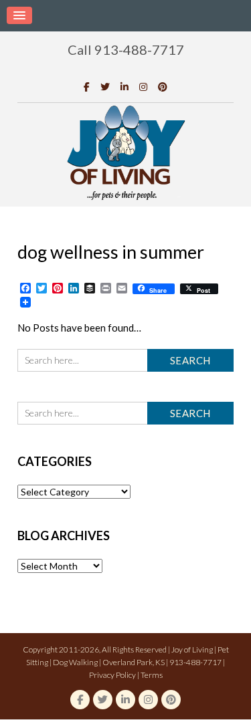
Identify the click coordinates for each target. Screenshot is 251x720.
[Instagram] (143, 86)
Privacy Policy (112, 675)
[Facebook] (87, 86)
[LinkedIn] (124, 86)
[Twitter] (105, 86)
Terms (152, 675)
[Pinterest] (162, 86)
